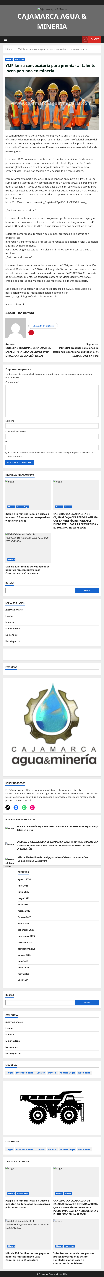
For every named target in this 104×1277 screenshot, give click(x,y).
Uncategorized (13, 641)
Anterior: (28, 349)
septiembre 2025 (26, 948)
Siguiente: (76, 349)
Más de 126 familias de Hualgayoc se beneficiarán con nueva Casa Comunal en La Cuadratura (27, 570)
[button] (6, 39)
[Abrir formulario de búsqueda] (79, 39)
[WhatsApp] (24, 807)
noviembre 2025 (26, 936)
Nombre (10, 420)
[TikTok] (7, 807)
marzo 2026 (24, 910)
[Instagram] (32, 807)
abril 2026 (23, 904)
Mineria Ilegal (22, 507)
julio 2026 (23, 885)
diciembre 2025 (26, 929)
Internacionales (14, 609)
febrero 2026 (24, 917)
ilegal (10, 1072)
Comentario (12, 382)
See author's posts (43, 325)
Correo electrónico (15, 431)
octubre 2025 (25, 942)
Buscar (9, 582)
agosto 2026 (24, 879)
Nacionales (19, 59)
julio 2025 (23, 961)
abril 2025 (23, 980)
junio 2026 (23, 891)
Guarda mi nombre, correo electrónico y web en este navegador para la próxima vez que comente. (51, 454)
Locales (59, 507)
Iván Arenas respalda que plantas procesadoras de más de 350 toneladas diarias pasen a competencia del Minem (73, 1258)
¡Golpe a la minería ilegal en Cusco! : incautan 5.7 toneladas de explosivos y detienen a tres (27, 517)
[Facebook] (16, 807)
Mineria (9, 59)
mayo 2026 (23, 898)
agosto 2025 (24, 954)
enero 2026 (23, 923)
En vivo (94, 39)
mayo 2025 (23, 973)
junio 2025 (23, 967)
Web (7, 442)
